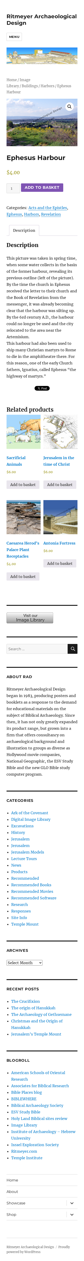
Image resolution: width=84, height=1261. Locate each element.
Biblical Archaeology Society (37, 1105)
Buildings (30, 86)
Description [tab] (24, 230)
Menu (14, 37)
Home (12, 80)
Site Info (19, 917)
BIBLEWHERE (23, 1099)
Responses (21, 911)
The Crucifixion (25, 1001)
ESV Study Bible (25, 1112)
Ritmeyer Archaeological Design (30, 1247)
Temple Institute (26, 1158)
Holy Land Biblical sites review (39, 1118)
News (16, 865)
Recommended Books (31, 885)
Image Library (24, 1125)
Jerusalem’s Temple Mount (36, 1034)
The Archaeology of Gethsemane (41, 1014)
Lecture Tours (24, 858)
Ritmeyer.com (24, 1151)
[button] (69, 106)
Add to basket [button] (23, 484)
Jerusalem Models (27, 852)
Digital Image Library (30, 819)
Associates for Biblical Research (40, 1085)
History (18, 832)
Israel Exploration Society (35, 1144)
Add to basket (42, 187)
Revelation (51, 214)
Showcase (16, 1203)
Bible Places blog (26, 1092)
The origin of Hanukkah (33, 1008)
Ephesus (14, 214)
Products (19, 871)
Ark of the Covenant (29, 812)
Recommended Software (33, 898)
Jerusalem (20, 839)
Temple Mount (25, 924)
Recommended (25, 878)
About (12, 1191)
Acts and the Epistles (47, 207)
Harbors (47, 86)
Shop (11, 1214)
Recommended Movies (32, 891)
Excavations (22, 826)
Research (19, 904)
